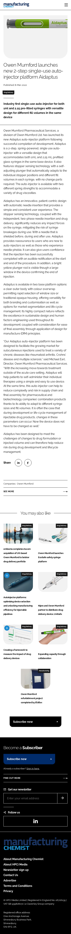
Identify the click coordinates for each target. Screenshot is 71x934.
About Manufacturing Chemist (23, 859)
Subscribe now (23, 721)
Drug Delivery (8, 92)
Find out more (11, 778)
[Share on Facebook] (28, 462)
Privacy (8, 891)
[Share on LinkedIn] (18, 462)
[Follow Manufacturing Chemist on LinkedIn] (35, 822)
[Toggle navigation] (66, 4)
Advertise (9, 880)
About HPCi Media (15, 864)
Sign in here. (33, 768)
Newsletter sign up (16, 870)
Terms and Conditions (17, 886)
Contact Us (10, 875)
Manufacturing (44, 671)
